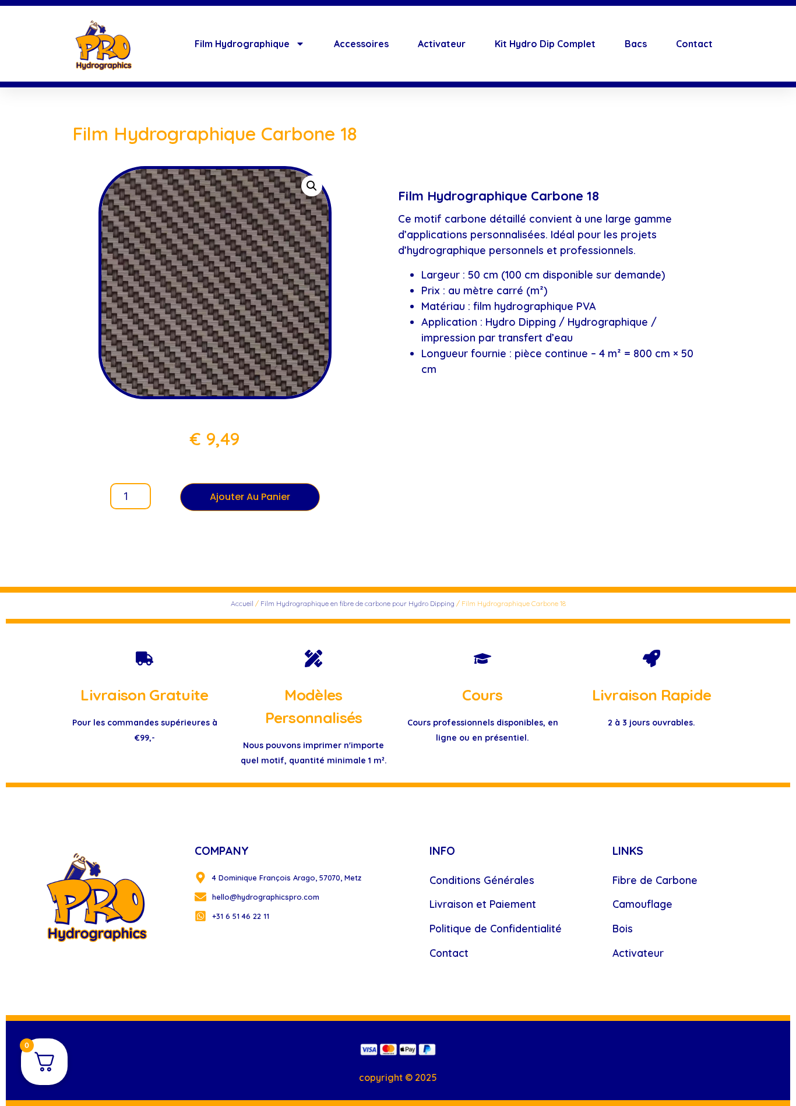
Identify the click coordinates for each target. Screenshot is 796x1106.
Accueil (242, 603)
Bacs (636, 44)
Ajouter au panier (250, 496)
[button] (311, 185)
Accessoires (361, 44)
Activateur (442, 44)
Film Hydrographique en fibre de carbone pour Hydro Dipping (357, 603)
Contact (694, 44)
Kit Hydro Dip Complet (545, 44)
